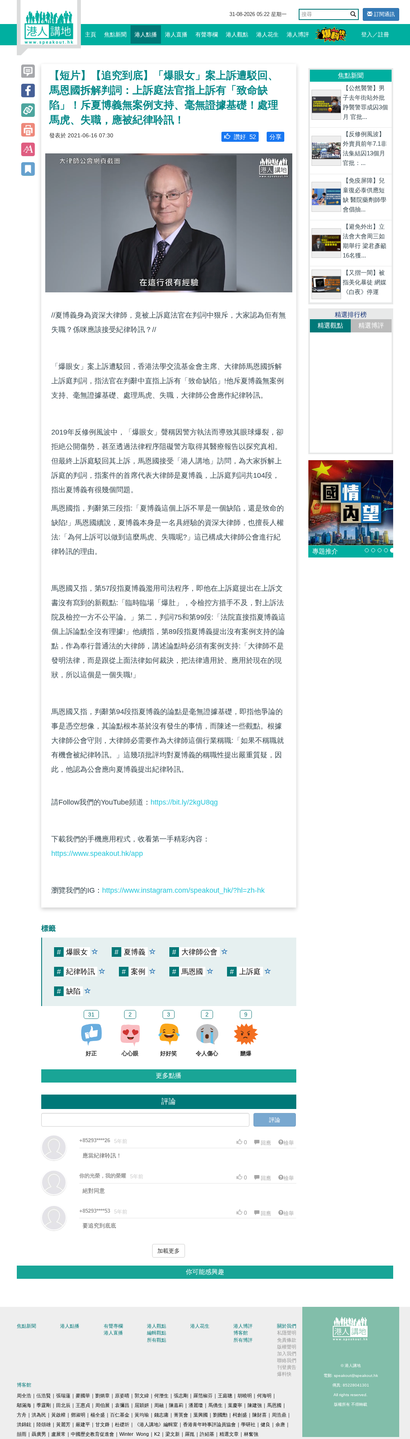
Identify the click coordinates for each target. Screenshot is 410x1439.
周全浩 (24, 1396)
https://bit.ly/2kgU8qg (184, 802)
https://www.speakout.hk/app (97, 853)
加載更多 (168, 1251)
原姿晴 (122, 1396)
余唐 (280, 1424)
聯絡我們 (286, 1360)
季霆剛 (43, 1405)
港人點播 (146, 34)
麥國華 (83, 1396)
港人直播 (176, 34)
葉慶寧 (235, 1405)
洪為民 (39, 1415)
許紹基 (207, 1434)
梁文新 (172, 1434)
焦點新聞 (115, 34)
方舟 (21, 1415)
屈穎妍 (142, 1405)
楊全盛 (97, 1415)
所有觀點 (156, 1340)
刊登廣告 (286, 1367)
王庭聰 (225, 1396)
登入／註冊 (375, 34)
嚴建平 (83, 1424)
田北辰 (63, 1405)
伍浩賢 (43, 1396)
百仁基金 (119, 1415)
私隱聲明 (286, 1333)
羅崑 (190, 1434)
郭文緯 (142, 1396)
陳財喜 (259, 1415)
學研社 (248, 1424)
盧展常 (58, 1434)
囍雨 (21, 1434)
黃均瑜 (142, 1415)
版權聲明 (286, 1347)
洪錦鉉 (24, 1424)
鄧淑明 (78, 1415)
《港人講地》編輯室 (156, 1424)
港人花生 (267, 34)
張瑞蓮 (63, 1396)
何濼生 (161, 1396)
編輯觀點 (156, 1333)
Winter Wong (134, 1434)
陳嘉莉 (176, 1405)
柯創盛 (240, 1415)
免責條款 (286, 1340)
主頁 (90, 34)
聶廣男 (39, 1434)
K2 (157, 1434)
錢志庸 (161, 1415)
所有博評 (243, 1340)
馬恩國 (274, 1405)
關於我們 (286, 1326)
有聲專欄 (206, 34)
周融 (159, 1405)
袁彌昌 (122, 1405)
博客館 (240, 1333)
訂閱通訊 (383, 14)
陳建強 (254, 1405)
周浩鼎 (279, 1415)
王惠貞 (83, 1405)
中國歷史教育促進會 (92, 1434)
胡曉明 (244, 1396)
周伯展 (102, 1405)
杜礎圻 (122, 1424)
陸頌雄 (43, 1424)
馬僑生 (215, 1405)
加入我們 (286, 1353)
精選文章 (229, 1434)
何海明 (264, 1396)
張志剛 (181, 1396)
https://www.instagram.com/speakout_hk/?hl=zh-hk (183, 890)
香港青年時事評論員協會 (209, 1424)
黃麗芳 (63, 1424)
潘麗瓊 (196, 1405)
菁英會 (181, 1415)
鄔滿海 (24, 1405)
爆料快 (284, 1374)
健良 (265, 1424)
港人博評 (298, 34)
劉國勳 (220, 1415)
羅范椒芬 (203, 1396)
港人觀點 (237, 34)
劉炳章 (102, 1396)
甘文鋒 (102, 1424)
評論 (274, 1120)
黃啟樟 (58, 1415)
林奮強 (251, 1434)
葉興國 (200, 1415)
